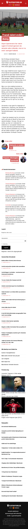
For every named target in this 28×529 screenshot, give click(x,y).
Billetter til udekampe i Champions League (12, 476)
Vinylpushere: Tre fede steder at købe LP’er (12, 448)
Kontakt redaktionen (13, 511)
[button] (2, 3)
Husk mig (5, 244)
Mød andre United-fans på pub (11, 355)
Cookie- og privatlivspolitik (14, 515)
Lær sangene (5, 358)
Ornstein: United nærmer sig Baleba (10, 321)
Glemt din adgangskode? (15, 251)
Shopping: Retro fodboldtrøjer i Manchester (12, 463)
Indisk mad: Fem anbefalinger (9, 443)
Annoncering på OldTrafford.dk (13, 513)
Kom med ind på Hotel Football (9, 491)
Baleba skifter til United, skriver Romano (11, 260)
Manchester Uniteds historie (10, 364)
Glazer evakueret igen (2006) (10, 396)
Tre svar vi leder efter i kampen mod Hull (11, 280)
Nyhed (3, 30)
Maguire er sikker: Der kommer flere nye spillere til (14, 327)
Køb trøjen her (6, 361)
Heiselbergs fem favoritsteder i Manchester (12, 495)
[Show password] (25, 241)
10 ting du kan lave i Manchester (9, 472)
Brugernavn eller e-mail (7, 232)
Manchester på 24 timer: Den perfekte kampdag (13, 467)
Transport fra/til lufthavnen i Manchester (11, 480)
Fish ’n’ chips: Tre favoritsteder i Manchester (12, 458)
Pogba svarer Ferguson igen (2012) (12, 417)
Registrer (4, 251)
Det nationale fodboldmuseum (9, 426)
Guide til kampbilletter (8, 352)
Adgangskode (5, 238)
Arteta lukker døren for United (9, 307)
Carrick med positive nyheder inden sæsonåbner (13, 266)
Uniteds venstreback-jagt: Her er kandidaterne (13, 286)
